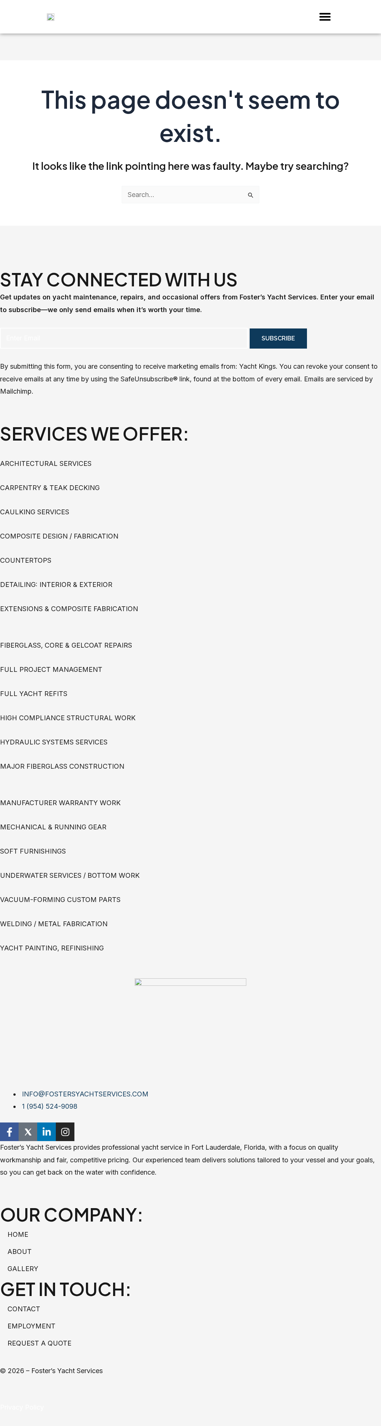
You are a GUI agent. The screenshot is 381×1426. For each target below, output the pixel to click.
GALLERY (22, 1269)
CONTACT (23, 1309)
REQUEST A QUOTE (39, 1343)
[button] (325, 16)
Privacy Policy (22, 1407)
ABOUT (19, 1251)
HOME (17, 1234)
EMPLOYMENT (31, 1326)
